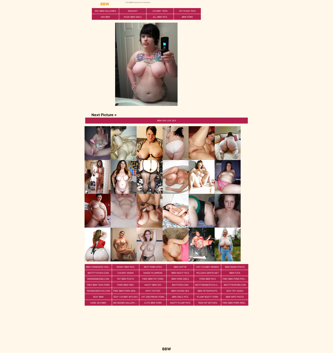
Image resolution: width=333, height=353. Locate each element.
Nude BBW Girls (133, 17)
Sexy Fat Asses (234, 291)
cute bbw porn (153, 302)
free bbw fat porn (152, 279)
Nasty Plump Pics (180, 302)
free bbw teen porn (98, 285)
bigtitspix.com (180, 285)
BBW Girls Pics (180, 297)
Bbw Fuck (234, 273)
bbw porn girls (180, 279)
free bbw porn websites (235, 302)
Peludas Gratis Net (207, 273)
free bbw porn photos (235, 279)
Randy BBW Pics (125, 267)
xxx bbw (105, 17)
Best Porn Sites (153, 267)
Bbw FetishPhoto (207, 291)
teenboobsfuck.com (98, 291)
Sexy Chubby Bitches (125, 297)
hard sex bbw (98, 302)
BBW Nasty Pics (180, 273)
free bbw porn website (126, 291)
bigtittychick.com (98, 273)
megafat (133, 11)
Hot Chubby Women (207, 267)
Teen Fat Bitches (207, 302)
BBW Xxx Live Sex (166, 120)
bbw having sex (180, 291)
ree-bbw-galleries (105, 11)
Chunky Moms (125, 273)
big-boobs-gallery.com (126, 302)
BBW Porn (187, 17)
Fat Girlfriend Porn (153, 297)
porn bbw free (125, 285)
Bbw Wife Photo (235, 297)
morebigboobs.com (98, 279)
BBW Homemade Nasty (98, 267)
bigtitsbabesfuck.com (208, 285)
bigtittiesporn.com (235, 285)
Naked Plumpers (152, 273)
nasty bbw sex (153, 285)
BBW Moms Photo (235, 267)
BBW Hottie (180, 267)
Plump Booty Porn (207, 297)
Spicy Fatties (152, 291)
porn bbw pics (207, 279)
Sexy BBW (98, 297)
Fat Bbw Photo (125, 279)
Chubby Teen (160, 11)
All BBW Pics (160, 17)
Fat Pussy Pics (187, 11)
